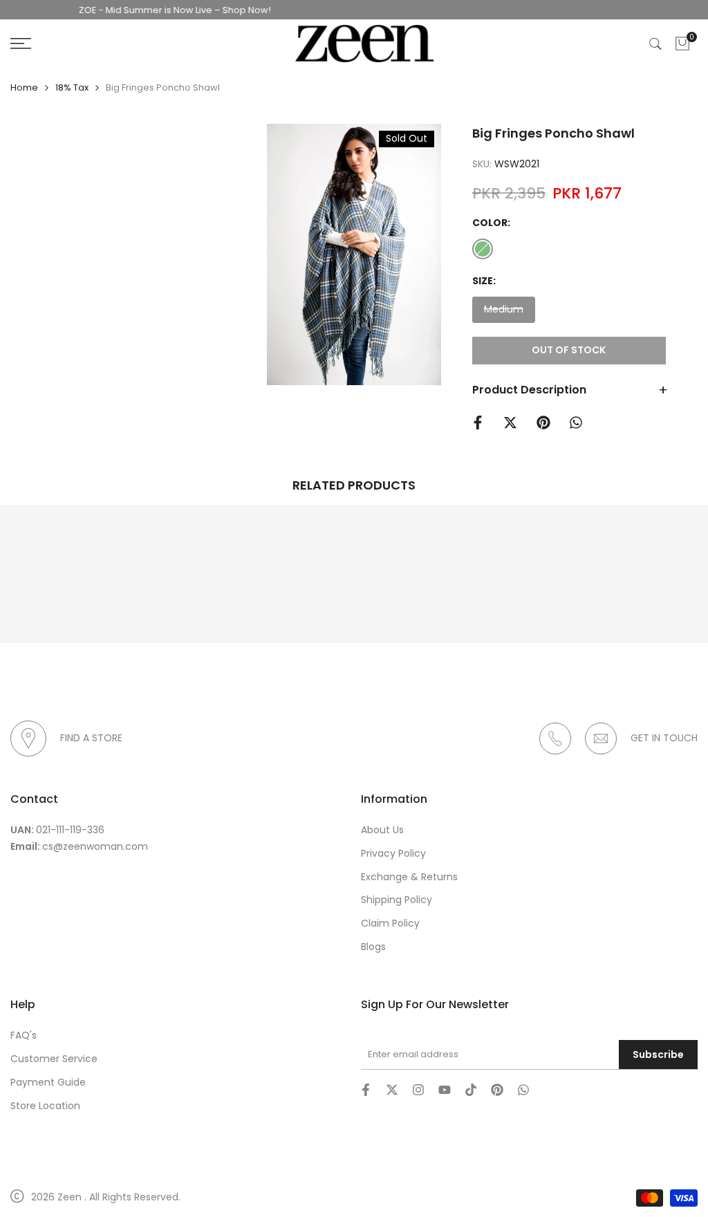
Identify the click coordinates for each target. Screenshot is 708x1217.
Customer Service (53, 1059)
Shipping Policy (396, 900)
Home (24, 87)
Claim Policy (390, 923)
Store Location (45, 1106)
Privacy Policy (393, 853)
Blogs (373, 947)
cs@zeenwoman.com (95, 846)
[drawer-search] (655, 44)
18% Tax (71, 87)
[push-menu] (20, 43)
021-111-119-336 (70, 830)
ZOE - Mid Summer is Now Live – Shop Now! (159, 10)
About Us (382, 830)
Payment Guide (48, 1082)
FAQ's (23, 1035)
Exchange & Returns (409, 877)
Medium (503, 312)
